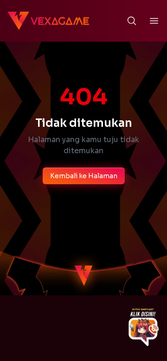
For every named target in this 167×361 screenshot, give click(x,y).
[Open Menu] (154, 20)
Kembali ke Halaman (83, 176)
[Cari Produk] (131, 20)
